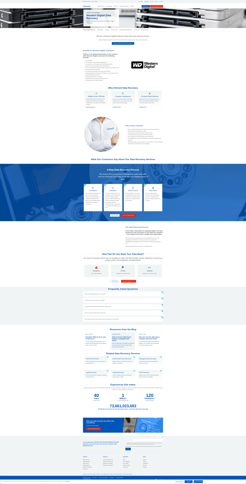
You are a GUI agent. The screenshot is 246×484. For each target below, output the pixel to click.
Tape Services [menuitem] (86, 463)
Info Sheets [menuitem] (125, 467)
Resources (146, 1)
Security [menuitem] (145, 465)
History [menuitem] (144, 461)
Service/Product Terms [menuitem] (87, 478)
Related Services (145, 29)
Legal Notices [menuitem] (111, 477)
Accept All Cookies (198, 481)
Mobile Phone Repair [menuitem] (87, 467)
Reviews (107, 29)
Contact (161, 1)
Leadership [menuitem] (145, 463)
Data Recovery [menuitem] (86, 459)
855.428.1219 (146, 6)
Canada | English (87, 1)
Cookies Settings (179, 481)
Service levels (114, 29)
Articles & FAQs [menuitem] (126, 465)
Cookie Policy (67, 481)
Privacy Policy (158, 446)
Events (152, 1)
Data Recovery (142, 107)
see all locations (129, 474)
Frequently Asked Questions (125, 29)
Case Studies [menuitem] (126, 463)
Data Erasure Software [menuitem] (108, 463)
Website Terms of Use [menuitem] (87, 477)
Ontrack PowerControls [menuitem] (108, 461)
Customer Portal (117, 107)
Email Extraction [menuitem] (86, 465)
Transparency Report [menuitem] (119, 477)
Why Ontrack (100, 29)
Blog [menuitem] (124, 459)
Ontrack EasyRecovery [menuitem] (108, 459)
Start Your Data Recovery (156, 6)
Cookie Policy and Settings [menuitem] (103, 477)
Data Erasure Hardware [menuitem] (108, 465)
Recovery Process (90, 107)
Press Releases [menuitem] (126, 461)
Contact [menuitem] (144, 459)
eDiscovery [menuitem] (85, 468)
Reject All (189, 481)
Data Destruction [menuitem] (86, 461)
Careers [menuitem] (144, 467)
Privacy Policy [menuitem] (94, 477)
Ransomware (109, 6)
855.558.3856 (115, 215)
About (156, 1)
